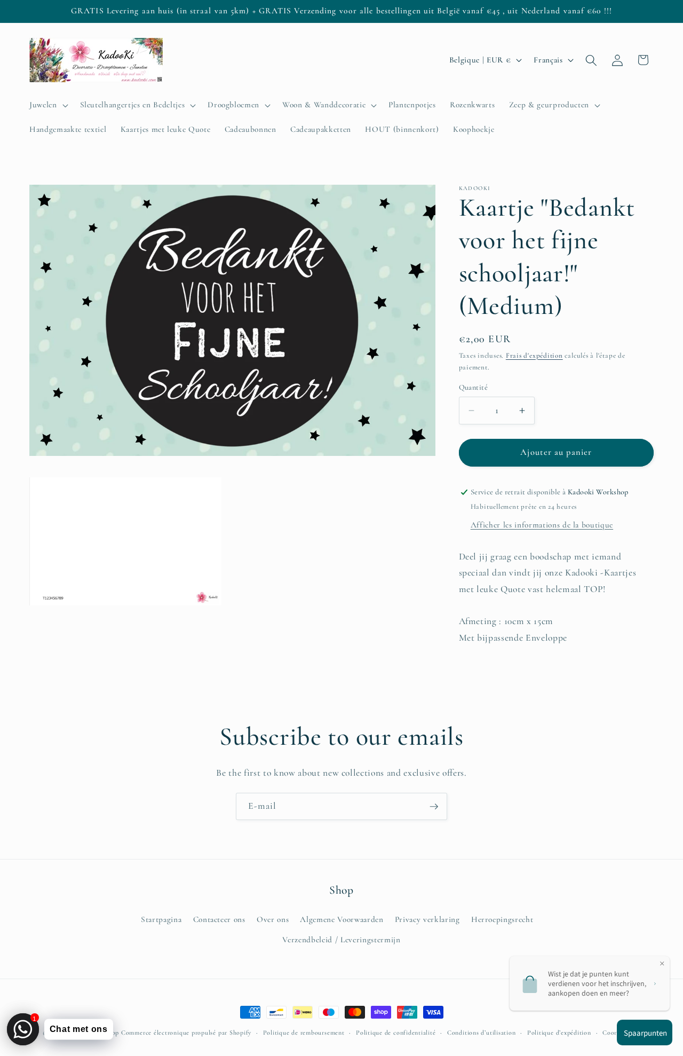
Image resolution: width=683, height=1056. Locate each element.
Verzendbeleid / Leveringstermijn (341, 939)
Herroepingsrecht (502, 919)
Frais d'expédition (534, 355)
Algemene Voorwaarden (341, 919)
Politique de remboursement (304, 1032)
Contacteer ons (219, 919)
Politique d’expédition (559, 1032)
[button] (47, 105)
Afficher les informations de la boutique (542, 525)
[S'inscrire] (434, 807)
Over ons (273, 919)
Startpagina (161, 919)
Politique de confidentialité (396, 1032)
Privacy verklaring (427, 919)
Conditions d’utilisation (481, 1032)
